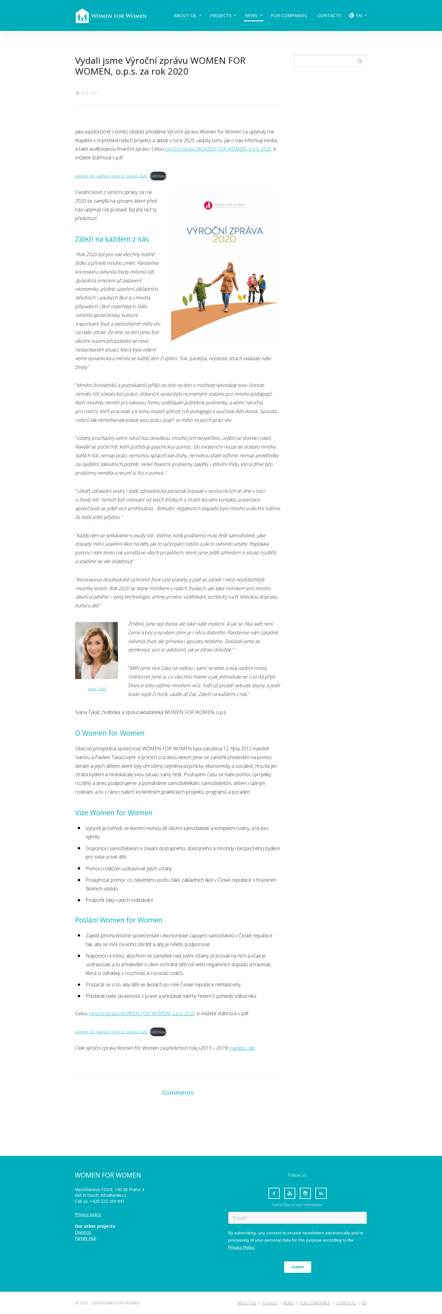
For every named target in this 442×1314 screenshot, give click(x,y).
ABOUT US (185, 15)
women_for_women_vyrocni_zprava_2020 (111, 176)
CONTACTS (329, 15)
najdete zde (242, 1048)
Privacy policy (88, 1214)
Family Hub (86, 1238)
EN (359, 15)
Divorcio (83, 1232)
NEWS (251, 15)
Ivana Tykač (97, 688)
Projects (221, 15)
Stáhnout (158, 176)
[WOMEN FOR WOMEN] (115, 15)
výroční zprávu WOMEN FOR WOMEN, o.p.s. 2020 (218, 148)
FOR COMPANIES (289, 15)
